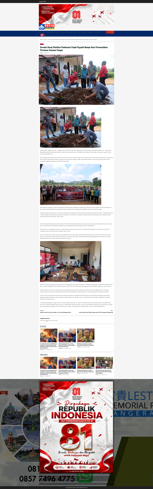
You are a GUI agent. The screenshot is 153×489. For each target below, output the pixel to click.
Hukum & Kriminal (50, 32)
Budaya (66, 32)
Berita (44, 32)
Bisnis (57, 32)
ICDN (41, 35)
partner (111, 32)
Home (40, 32)
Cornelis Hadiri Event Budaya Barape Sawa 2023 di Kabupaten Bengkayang (96, 311)
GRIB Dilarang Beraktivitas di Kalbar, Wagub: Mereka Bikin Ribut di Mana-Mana (85, 344)
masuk (46, 320)
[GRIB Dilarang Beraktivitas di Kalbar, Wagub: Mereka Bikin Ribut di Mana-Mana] (85, 335)
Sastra (75, 32)
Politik (61, 32)
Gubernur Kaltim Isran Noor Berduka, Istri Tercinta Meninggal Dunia (55, 311)
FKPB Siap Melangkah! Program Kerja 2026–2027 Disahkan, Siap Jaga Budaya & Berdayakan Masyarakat (67, 345)
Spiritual (90, 32)
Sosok (80, 32)
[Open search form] (104, 33)
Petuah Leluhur (97, 32)
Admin (41, 52)
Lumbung (84, 32)
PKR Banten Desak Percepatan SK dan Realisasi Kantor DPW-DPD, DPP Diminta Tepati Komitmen (104, 372)
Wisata (70, 32)
